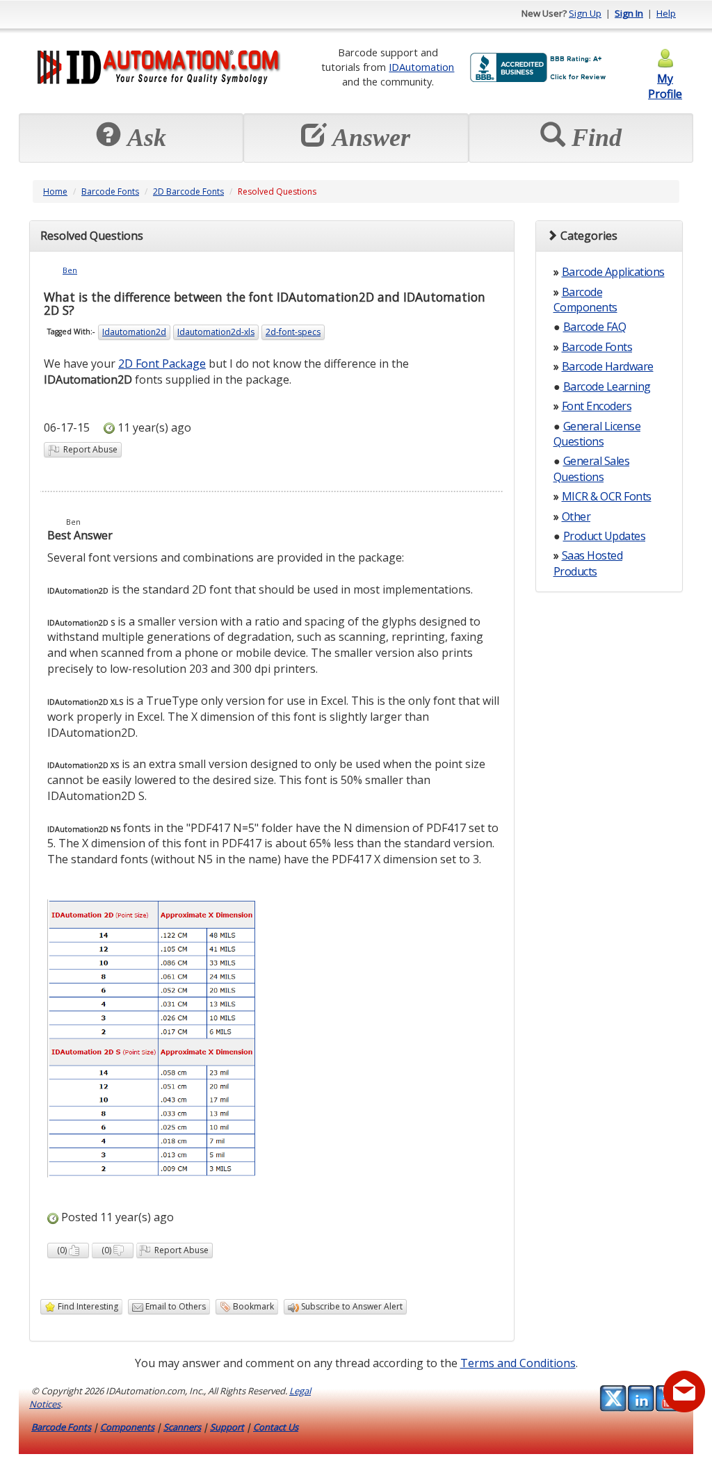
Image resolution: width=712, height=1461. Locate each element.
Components (127, 1427)
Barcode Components (585, 299)
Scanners (182, 1427)
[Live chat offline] (684, 1391)
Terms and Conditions (518, 1363)
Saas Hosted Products (588, 563)
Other (576, 516)
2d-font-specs (293, 332)
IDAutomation (421, 67)
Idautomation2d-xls (215, 332)
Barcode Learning (607, 386)
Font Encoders (597, 406)
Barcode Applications (613, 271)
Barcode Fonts (110, 191)
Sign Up (585, 13)
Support (227, 1427)
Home (55, 191)
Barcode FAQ (594, 326)
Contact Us (275, 1427)
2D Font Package (162, 363)
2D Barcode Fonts (188, 191)
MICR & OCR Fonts (607, 496)
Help (666, 13)
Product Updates (604, 536)
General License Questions (597, 433)
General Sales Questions (591, 468)
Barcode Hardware (608, 366)
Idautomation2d (134, 332)
